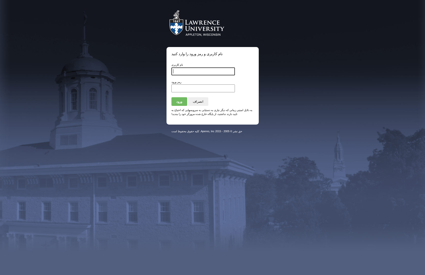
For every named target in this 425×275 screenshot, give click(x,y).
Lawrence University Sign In (203, 23)
